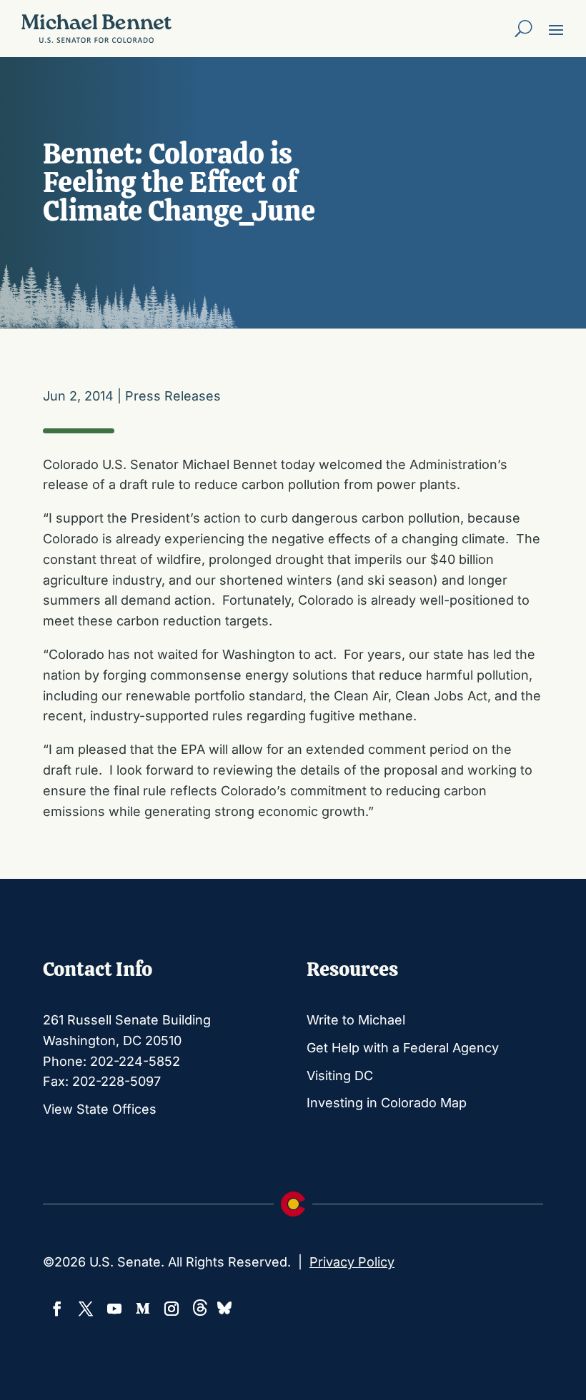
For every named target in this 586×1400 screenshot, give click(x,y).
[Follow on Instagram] (171, 1308)
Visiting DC (340, 1075)
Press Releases (173, 395)
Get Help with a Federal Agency (403, 1047)
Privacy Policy (351, 1261)
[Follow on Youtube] (114, 1308)
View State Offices (100, 1109)
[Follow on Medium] (143, 1308)
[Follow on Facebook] (57, 1308)
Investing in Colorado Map (387, 1102)
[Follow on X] (85, 1308)
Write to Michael (356, 1019)
